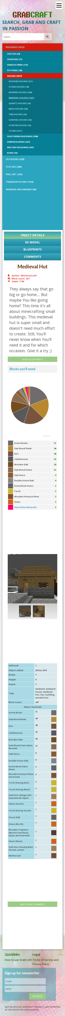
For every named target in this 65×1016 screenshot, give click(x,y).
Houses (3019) (14, 75)
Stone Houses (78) (19, 86)
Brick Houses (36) (18, 108)
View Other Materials (25, 507)
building (49, 694)
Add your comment (32, 904)
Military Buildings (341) (20, 147)
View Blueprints (32, 359)
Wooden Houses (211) (21, 81)
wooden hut (41, 697)
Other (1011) (15, 130)
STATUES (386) (14, 166)
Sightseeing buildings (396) (22, 136)
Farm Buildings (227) (18, 141)
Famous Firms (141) (17, 64)
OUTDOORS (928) (15, 159)
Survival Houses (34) (20, 119)
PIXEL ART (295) (14, 174)
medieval (40, 688)
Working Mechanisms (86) (21, 189)
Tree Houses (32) (18, 114)
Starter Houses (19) (20, 125)
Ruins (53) (12, 152)
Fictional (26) (14, 70)
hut (42, 694)
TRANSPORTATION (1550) (19, 181)
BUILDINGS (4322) (15, 47)
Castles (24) (13, 53)
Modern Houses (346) (20, 92)
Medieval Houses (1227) (21, 97)
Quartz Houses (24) (20, 103)
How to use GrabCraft (18, 960)
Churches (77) (14, 59)
